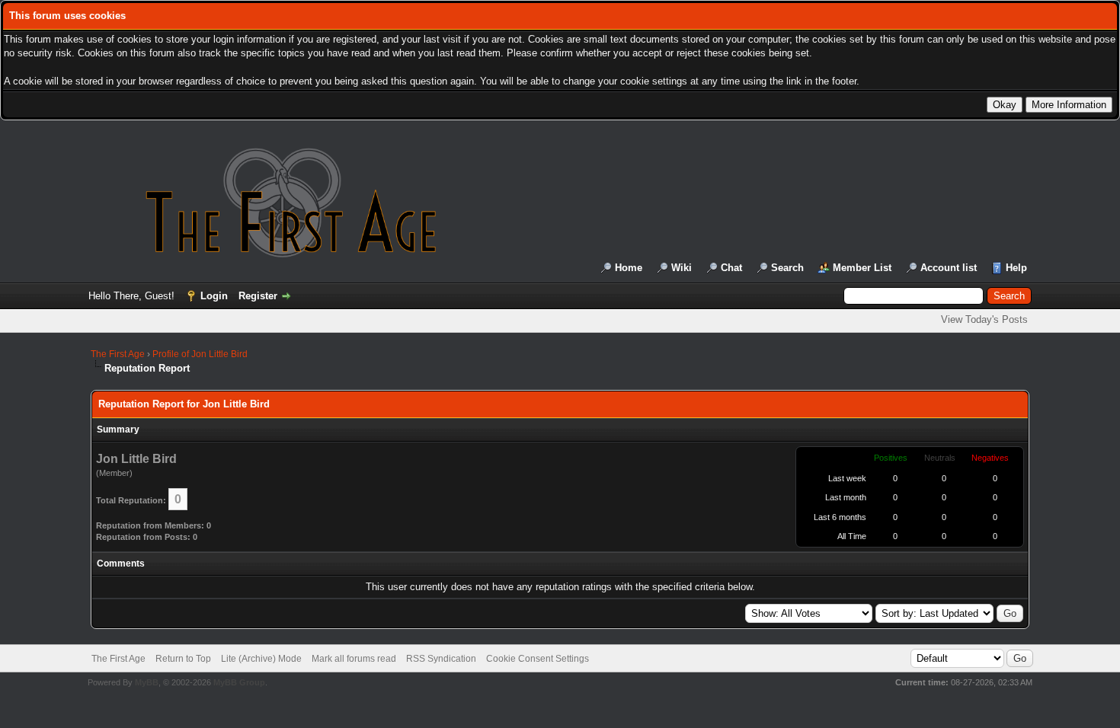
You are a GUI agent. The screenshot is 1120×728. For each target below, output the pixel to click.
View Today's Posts (984, 319)
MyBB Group (239, 682)
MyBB (146, 682)
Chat (731, 267)
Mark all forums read (354, 658)
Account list (948, 267)
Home (628, 267)
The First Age (118, 354)
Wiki (681, 267)
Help (1016, 267)
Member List (862, 267)
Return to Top (183, 658)
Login (214, 296)
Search (787, 267)
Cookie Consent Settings (537, 658)
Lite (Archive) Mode (261, 658)
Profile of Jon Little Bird (200, 354)
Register (257, 296)
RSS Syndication (441, 658)
